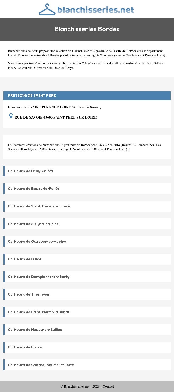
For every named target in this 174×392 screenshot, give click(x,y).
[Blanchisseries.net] (87, 9)
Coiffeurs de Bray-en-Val (31, 171)
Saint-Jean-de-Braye (60, 68)
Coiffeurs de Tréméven (29, 294)
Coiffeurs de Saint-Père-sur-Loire (39, 206)
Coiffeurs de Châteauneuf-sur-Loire (41, 365)
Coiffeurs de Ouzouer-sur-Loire (37, 241)
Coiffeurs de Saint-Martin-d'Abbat (38, 312)
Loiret (12, 55)
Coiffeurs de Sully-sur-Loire (33, 224)
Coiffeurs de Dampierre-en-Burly (38, 277)
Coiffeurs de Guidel (25, 259)
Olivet (38, 68)
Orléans (159, 63)
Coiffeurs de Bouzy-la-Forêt (33, 188)
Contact (108, 386)
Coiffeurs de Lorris (25, 347)
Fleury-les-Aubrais (20, 68)
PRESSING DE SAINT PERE (32, 95)
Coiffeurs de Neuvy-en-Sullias (35, 329)
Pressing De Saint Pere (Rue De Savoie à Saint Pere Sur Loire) (124, 55)
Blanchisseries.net (19, 51)
